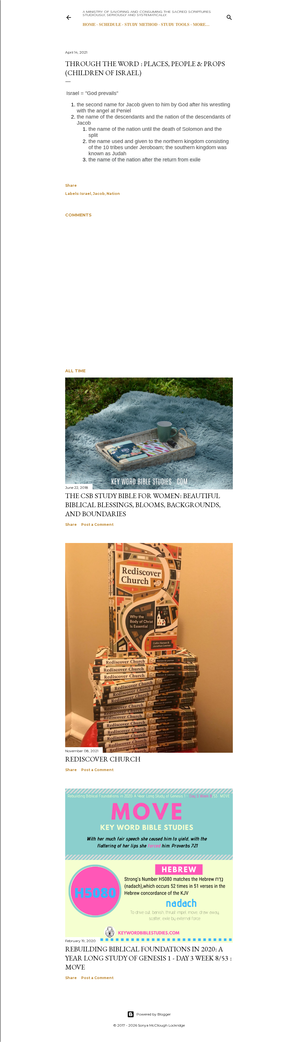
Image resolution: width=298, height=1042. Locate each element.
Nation (113, 193)
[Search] (229, 16)
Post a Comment (97, 524)
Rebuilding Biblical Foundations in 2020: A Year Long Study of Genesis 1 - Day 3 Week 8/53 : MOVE (148, 958)
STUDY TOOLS (175, 24)
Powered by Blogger (153, 1014)
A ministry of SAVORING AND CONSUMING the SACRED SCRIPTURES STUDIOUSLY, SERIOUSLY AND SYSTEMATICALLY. (147, 13)
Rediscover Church (103, 759)
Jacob (99, 193)
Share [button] (71, 185)
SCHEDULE (110, 24)
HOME (89, 24)
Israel (85, 193)
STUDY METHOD (141, 24)
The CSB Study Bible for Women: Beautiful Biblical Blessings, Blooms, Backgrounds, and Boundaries (143, 504)
